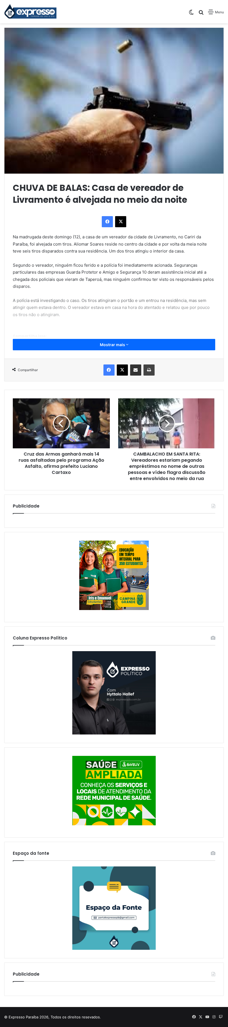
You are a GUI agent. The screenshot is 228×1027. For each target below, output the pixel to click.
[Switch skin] (191, 14)
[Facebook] (107, 221)
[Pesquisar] (201, 14)
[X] (120, 221)
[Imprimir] (149, 370)
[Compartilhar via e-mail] (135, 370)
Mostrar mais (113, 344)
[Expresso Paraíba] (30, 11)
